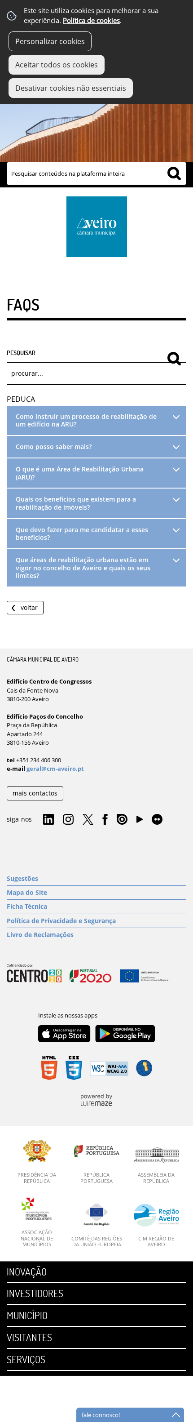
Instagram (68, 820)
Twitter (88, 820)
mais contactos (35, 793)
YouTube (139, 821)
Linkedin (48, 820)
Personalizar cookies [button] (50, 41)
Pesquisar (21, 352)
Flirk (157, 820)
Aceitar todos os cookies (56, 65)
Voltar (29, 607)
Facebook (105, 820)
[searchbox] (96, 173)
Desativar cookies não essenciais (70, 88)
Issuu (122, 820)
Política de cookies (91, 20)
